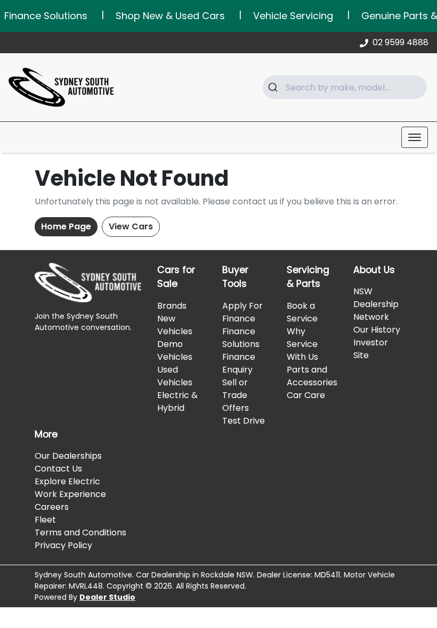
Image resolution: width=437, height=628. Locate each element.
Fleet (45, 520)
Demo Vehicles (174, 350)
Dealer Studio (107, 597)
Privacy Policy (63, 545)
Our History (376, 330)
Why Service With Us (302, 344)
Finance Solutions (241, 337)
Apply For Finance (242, 312)
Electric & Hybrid (177, 401)
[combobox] (345, 87)
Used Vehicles (174, 376)
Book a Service (302, 312)
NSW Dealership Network (376, 304)
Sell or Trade (235, 388)
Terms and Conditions (80, 532)
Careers (52, 507)
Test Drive (243, 421)
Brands (172, 306)
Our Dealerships (68, 456)
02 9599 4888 (400, 42)
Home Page (66, 226)
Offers (235, 408)
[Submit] (274, 87)
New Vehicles (174, 324)
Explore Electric (67, 481)
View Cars (131, 226)
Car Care (306, 395)
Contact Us (58, 468)
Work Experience (70, 494)
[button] (414, 137)
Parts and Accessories (312, 376)
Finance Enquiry (238, 363)
